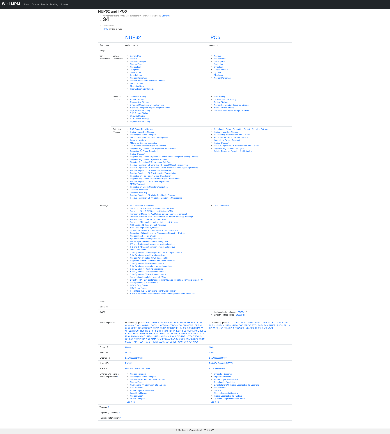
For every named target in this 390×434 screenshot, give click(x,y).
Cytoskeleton (136, 75)
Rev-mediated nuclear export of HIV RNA (148, 219)
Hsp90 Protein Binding (140, 121)
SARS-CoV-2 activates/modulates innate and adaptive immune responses (162, 293)
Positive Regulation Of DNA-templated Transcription (153, 173)
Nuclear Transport (138, 373)
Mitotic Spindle (136, 83)
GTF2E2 (129, 330)
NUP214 (220, 325)
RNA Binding (219, 96)
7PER (137, 368)
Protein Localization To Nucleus (228, 395)
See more (131, 401)
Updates (64, 4)
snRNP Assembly (138, 249)
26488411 (242, 312)
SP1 (196, 339)
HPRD (105, 28)
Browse (35, 4)
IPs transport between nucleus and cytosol (149, 241)
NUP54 (157, 336)
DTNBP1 (257, 322)
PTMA (153, 339)
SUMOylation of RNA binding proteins (146, 268)
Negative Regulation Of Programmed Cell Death (151, 162)
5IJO (132, 368)
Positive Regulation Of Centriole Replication (149, 181)
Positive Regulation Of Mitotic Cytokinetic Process (152, 195)
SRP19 (243, 328)
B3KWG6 (213, 363)
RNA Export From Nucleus (142, 129)
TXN (167, 341)
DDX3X (141, 328)
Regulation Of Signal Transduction (145, 151)
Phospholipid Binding (139, 102)
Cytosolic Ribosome (223, 373)
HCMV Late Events (138, 288)
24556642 (240, 314)
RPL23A (219, 328)
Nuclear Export (136, 395)
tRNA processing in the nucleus (144, 282)
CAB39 (236, 322)
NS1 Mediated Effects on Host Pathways (148, 224)
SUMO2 (250, 328)
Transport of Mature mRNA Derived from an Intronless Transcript (158, 213)
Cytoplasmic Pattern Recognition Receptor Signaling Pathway (241, 129)
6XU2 (217, 368)
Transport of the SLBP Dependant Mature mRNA (151, 211)
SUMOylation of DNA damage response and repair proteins (156, 252)
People (44, 4)
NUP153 (149, 336)
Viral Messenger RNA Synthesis (144, 227)
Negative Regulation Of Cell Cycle (229, 148)
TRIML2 (154, 341)
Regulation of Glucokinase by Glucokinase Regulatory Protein (157, 233)
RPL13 (287, 325)
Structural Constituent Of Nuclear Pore (147, 104)
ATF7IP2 (175, 322)
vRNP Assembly (221, 205)
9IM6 (222, 368)
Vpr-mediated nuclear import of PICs (146, 238)
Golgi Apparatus (221, 69)
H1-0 (274, 322)
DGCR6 (148, 328)
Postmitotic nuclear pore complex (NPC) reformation (153, 290)
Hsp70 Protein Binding (140, 110)
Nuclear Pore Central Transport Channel (147, 80)
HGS (142, 330)
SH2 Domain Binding (139, 113)
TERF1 (258, 328)
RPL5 (226, 328)
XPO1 (189, 341)
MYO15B (141, 336)
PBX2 (136, 339)
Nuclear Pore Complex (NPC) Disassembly (149, 257)
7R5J (143, 368)
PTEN (254, 325)
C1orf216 (139, 325)
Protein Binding (137, 99)
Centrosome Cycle (138, 140)
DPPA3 (156, 328)
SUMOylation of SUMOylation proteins (147, 263)
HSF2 (147, 330)
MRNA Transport (137, 184)
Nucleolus (218, 64)
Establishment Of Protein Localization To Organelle (236, 384)
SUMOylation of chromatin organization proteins (151, 266)
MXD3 (134, 336)
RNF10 (280, 325)
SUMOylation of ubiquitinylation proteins (147, 255)
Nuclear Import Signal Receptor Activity (231, 110)
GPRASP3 (266, 322)
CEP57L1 (199, 325)
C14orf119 (129, 325)
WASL (270, 328)
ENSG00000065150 (218, 357)
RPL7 (231, 328)
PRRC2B (247, 325)
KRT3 (169, 333)
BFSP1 (189, 322)
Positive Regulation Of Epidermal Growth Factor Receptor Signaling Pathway (164, 167)
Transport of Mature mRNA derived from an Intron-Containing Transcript (161, 216)
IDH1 (158, 330)
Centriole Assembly (138, 192)
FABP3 (183, 328)
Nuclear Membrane (138, 77)
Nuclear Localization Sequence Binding (231, 104)
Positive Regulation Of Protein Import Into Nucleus (236, 145)
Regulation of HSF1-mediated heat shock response (152, 260)
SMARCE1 (180, 339)
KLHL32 (128, 333)
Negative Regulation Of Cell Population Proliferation (153, 148)
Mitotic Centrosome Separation (143, 142)
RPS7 (237, 328)
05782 (128, 352)
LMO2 (195, 333)
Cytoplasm (135, 69)
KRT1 (156, 333)
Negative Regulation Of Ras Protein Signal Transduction (154, 178)
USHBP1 (174, 341)
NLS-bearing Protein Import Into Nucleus (232, 134)
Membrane (218, 75)
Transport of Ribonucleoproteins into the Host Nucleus (154, 222)
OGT (195, 336)
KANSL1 (196, 330)
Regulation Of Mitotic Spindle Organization (149, 186)
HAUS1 (136, 330)
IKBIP (178, 330)
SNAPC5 (190, 339)
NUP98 (171, 336)
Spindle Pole (135, 55)
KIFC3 (203, 330)
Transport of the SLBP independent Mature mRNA (152, 208)
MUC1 (128, 336)
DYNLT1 (175, 328)
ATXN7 (183, 322)
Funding (54, 4)
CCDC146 (164, 325)
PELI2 (142, 339)
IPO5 (214, 36)
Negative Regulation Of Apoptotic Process (148, 159)
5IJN (127, 368)
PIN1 (147, 339)
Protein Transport (137, 153)
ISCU (189, 330)
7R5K (148, 368)
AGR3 (160, 322)
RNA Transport (136, 387)
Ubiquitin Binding (137, 115)
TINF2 (264, 328)
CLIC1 (128, 328)
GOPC (190, 328)
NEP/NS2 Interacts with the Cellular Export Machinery (154, 230)
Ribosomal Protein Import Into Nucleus (231, 137)
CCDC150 (174, 325)
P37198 (128, 363)
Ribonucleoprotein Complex (142, 88)
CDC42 (243, 322)
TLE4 (140, 341)
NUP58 (164, 336)
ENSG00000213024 (134, 357)
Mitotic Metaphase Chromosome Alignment (149, 137)
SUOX (128, 341)
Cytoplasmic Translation (224, 382)
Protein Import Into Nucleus (142, 131)
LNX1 (201, 333)
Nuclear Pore (136, 64)
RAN (266, 325)
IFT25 (169, 330)
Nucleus (133, 58)
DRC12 (163, 328)
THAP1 (134, 341)
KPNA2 (143, 333)
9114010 (165, 15)
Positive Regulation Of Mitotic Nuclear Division (150, 170)
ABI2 (146, 322)
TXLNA (161, 341)
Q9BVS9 (229, 363)
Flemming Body (137, 86)
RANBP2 (161, 339)
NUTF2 (177, 336)
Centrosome (135, 72)
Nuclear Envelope (138, 61)
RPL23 (212, 328)
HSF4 (153, 330)
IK (174, 330)
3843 (211, 347)
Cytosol (217, 72)
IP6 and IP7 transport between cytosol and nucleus (152, 246)
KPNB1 (150, 333)
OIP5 (199, 336)
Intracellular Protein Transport (227, 140)
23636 (128, 347)
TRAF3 (147, 341)
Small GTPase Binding (224, 107)
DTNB (169, 328)
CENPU (190, 325)
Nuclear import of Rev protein (143, 235)
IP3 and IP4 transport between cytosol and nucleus (152, 244)
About (26, 4)
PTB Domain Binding (139, 118)
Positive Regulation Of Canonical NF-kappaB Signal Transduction (159, 164)
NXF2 (189, 336)
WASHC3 (182, 341)
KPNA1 (136, 333)
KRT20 (163, 333)
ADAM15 (153, 322)
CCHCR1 (183, 325)
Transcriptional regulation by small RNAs (148, 277)
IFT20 (164, 330)
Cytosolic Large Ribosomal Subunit (229, 398)
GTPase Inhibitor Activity (225, 99)
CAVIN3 (146, 325)
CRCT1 (134, 328)
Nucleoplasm (136, 66)
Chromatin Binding (138, 96)
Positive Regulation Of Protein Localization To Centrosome (156, 197)
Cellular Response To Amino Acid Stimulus (233, 151)
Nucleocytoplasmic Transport (143, 134)
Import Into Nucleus (138, 393)
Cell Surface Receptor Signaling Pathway (148, 145)
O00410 (221, 363)
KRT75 (189, 333)
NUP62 (133, 36)
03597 (211, 352)
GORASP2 (198, 328)
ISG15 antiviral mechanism (142, 205)
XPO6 (195, 341)
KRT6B (182, 333)
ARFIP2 (167, 322)
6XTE (211, 368)
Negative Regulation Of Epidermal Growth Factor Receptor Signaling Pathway (164, 156)
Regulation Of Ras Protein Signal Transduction (150, 175)
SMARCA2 (170, 339)
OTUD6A (129, 339)
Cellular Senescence (139, 189)
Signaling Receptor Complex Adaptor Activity (150, 107)
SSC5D (202, 339)
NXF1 (183, 336)
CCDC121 (155, 325)
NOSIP (280, 322)
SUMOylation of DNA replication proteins (148, 271)
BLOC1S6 (197, 322)
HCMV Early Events (139, 285)
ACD (230, 322)
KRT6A (175, 333)
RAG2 (260, 325)
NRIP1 (286, 322)
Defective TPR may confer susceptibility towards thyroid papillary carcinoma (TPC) (166, 279)
